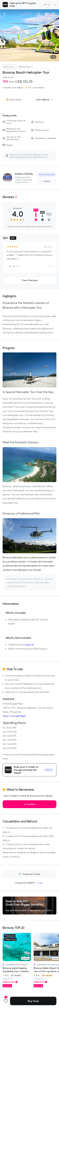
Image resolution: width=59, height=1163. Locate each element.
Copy (40, 883)
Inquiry (47, 181)
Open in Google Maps (14, 715)
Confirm (31, 804)
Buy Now (33, 1001)
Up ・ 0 (15, 266)
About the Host (46, 174)
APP (45, 4)
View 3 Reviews (30, 280)
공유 (46, 14)
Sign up (30, 644)
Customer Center (31, 874)
